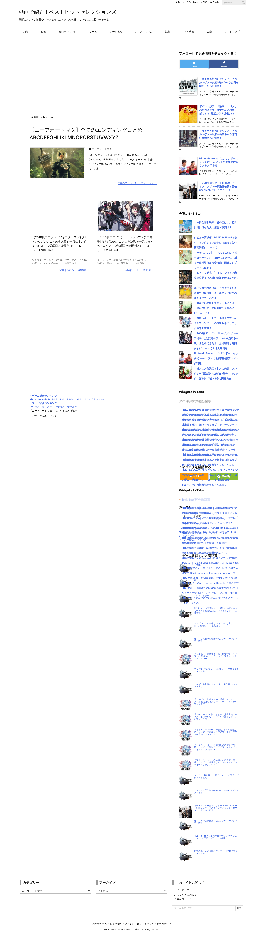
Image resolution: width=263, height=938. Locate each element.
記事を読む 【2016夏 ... (74, 270)
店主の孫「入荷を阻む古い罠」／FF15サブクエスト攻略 (215, 852)
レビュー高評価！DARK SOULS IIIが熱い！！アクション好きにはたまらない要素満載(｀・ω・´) (216, 242)
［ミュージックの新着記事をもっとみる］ (203, 484)
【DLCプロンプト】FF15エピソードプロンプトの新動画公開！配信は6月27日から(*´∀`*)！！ (218, 186)
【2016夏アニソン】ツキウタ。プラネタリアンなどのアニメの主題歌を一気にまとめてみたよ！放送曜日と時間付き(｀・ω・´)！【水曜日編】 (210, 474)
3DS (87, 399)
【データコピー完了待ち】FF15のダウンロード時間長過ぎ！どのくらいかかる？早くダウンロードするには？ (215, 807)
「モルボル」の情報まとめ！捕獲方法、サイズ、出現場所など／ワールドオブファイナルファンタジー (215, 656)
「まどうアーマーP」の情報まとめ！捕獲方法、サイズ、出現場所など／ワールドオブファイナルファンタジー (215, 732)
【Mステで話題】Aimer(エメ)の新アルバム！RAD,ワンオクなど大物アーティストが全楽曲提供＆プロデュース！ (210, 459)
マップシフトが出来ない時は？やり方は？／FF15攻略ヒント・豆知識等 (215, 624)
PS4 (54, 399)
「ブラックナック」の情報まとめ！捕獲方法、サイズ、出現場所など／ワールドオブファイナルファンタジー (215, 762)
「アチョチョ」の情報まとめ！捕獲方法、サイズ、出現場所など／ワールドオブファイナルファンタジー (215, 716)
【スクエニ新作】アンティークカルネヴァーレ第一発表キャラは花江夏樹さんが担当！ (218, 134)
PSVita (71, 399)
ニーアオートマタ (102, 149)
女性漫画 (72, 406)
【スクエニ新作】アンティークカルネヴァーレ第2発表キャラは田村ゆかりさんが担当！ (218, 82)
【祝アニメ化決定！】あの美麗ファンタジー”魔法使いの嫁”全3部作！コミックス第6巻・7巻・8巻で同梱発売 (216, 373)
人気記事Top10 (182, 899)
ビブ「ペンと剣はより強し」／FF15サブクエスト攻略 (215, 822)
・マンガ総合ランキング (43, 403)
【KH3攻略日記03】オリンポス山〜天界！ (206, 532)
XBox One (98, 399)
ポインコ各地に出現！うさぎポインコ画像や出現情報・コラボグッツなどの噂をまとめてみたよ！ (215, 292)
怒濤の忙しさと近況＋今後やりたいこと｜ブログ (209, 557)
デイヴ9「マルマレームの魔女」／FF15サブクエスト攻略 (216, 670)
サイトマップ (181, 890)
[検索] (243, 2)
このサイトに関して (185, 894)
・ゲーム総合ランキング (43, 395)
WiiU (79, 399)
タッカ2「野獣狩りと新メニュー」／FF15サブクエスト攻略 (216, 776)
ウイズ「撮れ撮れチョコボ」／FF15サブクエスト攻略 (215, 685)
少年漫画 (35, 406)
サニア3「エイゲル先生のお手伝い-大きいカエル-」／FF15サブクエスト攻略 (215, 837)
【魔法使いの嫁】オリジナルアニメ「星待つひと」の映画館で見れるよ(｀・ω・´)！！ (214, 307)
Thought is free (151, 929)
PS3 (62, 399)
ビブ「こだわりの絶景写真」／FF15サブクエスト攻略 (215, 639)
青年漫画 (47, 406)
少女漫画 (60, 406)
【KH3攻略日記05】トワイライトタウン (205, 508)
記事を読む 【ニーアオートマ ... (137, 183)
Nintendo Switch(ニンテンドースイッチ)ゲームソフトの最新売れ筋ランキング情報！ (218, 162)
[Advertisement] (93, 76)
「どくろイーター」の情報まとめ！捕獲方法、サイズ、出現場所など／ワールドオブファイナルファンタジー (215, 747)
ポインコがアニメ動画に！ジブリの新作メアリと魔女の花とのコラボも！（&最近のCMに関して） (218, 110)
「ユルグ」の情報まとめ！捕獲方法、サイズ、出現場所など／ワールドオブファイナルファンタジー (215, 701)
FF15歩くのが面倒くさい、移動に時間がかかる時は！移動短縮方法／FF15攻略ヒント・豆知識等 (215, 610)
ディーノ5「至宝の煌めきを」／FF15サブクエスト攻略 (216, 791)
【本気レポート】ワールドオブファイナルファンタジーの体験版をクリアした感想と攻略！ (215, 323)
